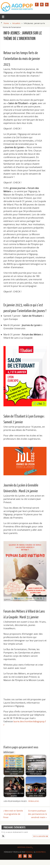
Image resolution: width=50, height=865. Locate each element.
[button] (3, 836)
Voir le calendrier (39, 836)
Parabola (29, 852)
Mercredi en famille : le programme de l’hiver (13, 814)
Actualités (16, 23)
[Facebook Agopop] (37, 4)
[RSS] (47, 4)
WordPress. (41, 852)
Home (6, 23)
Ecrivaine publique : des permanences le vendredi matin (37, 814)
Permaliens (33, 801)
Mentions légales (24, 847)
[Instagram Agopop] (42, 4)
